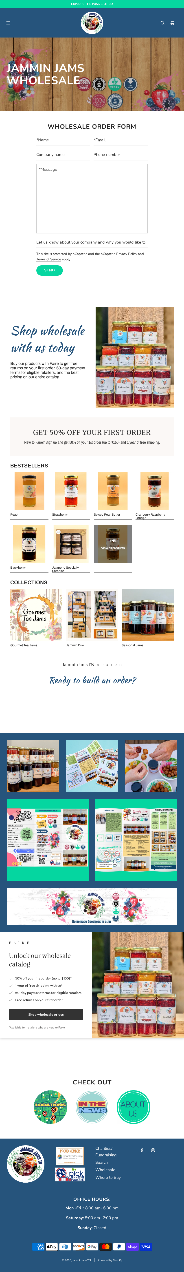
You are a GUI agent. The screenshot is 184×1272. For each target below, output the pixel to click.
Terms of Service (48, 259)
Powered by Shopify (110, 1260)
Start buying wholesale (31, 390)
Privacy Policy (126, 254)
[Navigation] (8, 23)
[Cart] (172, 23)
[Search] (162, 23)
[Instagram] (153, 1150)
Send (49, 270)
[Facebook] (142, 1150)
